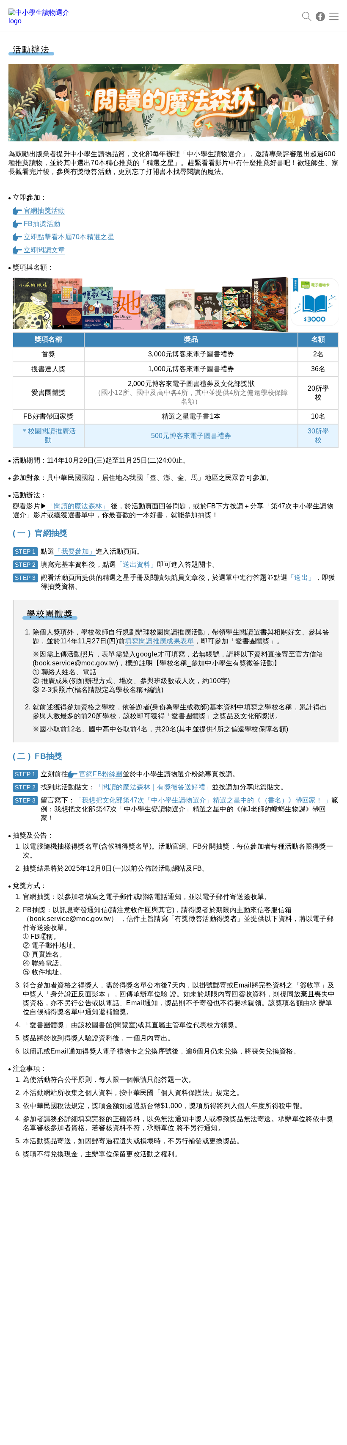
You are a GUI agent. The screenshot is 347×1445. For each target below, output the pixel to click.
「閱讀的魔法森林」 (78, 506)
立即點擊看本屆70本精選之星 (63, 236)
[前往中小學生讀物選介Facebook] (320, 16)
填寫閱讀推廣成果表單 (159, 641)
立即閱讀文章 (39, 250)
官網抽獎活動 (39, 210)
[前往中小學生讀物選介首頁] (40, 16)
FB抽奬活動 (37, 223)
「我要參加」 (75, 551)
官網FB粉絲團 (95, 774)
